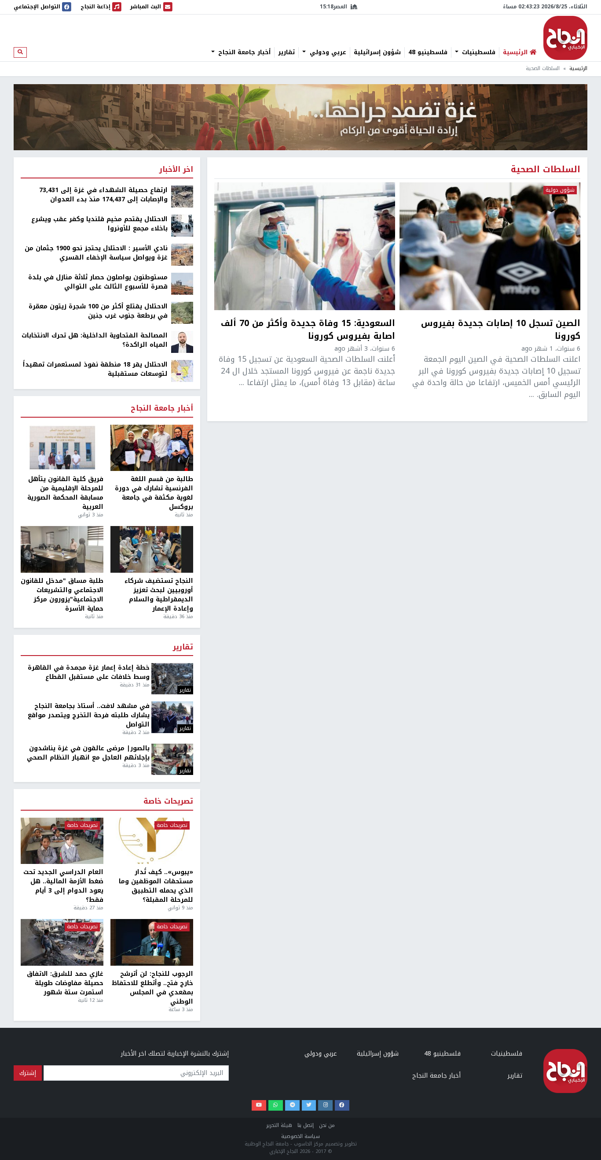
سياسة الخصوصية (300, 1136)
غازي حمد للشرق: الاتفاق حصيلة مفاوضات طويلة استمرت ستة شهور (65, 983)
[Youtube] (259, 1105)
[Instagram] (325, 1105)
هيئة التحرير (279, 1125)
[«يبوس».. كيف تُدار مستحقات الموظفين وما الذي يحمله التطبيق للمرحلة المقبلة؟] (151, 841)
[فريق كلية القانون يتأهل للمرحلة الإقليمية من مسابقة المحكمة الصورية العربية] (62, 448)
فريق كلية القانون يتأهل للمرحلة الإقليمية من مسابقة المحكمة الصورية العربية (65, 492)
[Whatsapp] (275, 1105)
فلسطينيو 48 (427, 52)
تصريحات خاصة (168, 801)
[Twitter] (309, 1105)
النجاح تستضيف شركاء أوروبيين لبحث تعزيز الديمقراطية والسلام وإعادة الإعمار (159, 594)
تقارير (286, 52)
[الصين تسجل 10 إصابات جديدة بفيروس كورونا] (489, 246)
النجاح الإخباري (565, 38)
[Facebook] (342, 1105)
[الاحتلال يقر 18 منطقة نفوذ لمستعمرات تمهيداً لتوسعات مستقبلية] (182, 371)
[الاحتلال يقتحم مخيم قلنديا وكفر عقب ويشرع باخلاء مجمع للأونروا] (182, 225)
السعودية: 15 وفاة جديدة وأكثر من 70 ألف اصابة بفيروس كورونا (308, 330)
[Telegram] (292, 1105)
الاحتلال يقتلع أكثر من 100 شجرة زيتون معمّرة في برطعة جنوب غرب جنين (98, 311)
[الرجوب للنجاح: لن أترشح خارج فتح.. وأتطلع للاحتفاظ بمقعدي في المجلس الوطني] (151, 942)
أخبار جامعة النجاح (243, 52)
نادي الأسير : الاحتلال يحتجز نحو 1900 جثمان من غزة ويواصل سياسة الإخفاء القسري (96, 253)
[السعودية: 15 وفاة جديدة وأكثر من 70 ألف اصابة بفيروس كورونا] (304, 246)
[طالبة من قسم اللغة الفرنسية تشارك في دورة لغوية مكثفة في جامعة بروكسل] (151, 448)
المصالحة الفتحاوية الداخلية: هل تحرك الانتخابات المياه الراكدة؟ (95, 340)
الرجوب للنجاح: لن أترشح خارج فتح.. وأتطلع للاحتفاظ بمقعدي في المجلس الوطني (152, 987)
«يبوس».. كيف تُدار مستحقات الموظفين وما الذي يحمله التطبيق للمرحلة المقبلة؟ (156, 885)
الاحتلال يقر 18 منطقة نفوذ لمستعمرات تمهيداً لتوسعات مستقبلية (95, 369)
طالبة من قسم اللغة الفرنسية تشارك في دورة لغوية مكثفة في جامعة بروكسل (154, 492)
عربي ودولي (327, 52)
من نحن (327, 1125)
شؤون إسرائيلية (377, 52)
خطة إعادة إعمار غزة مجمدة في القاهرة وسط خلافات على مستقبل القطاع (89, 672)
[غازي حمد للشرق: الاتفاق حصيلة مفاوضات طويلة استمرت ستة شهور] (62, 942)
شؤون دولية (560, 190)
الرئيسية (578, 68)
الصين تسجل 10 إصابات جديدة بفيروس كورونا (500, 330)
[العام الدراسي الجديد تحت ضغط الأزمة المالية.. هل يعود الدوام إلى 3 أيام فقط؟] (62, 841)
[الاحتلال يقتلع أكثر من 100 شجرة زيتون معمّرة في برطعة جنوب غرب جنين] (182, 313)
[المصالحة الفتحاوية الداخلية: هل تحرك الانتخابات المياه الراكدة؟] (182, 342)
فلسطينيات (477, 52)
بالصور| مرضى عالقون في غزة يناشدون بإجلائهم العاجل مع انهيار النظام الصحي (88, 753)
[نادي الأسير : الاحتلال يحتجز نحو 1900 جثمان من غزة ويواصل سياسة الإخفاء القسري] (182, 254)
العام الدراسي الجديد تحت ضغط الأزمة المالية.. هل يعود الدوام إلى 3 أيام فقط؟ (63, 885)
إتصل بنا (305, 1125)
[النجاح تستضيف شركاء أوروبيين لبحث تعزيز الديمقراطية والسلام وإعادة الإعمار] (151, 549)
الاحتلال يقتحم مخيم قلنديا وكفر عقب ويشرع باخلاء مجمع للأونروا (99, 224)
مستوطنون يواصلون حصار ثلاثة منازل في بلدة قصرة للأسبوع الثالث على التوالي (98, 282)
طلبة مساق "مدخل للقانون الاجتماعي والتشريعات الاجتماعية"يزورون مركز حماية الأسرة (62, 594)
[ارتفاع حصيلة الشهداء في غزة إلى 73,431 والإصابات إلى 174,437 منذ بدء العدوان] (182, 196)
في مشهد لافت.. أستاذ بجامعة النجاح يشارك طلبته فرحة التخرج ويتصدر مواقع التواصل (89, 715)
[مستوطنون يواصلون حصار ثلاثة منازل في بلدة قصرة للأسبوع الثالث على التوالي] (182, 283)
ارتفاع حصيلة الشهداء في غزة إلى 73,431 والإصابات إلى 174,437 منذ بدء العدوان (103, 194)
